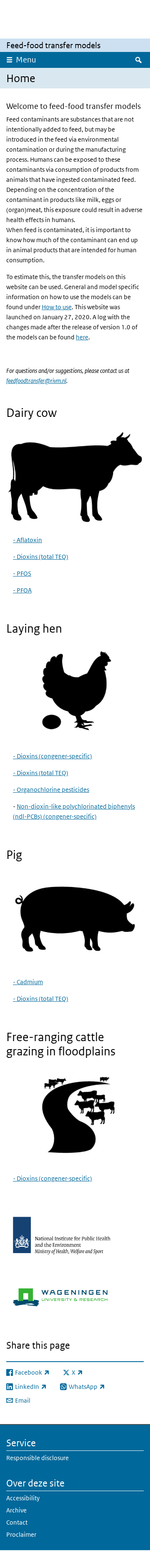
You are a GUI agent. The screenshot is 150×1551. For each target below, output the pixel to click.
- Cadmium (28, 982)
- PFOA (22, 590)
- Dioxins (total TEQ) (40, 557)
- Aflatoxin (27, 540)
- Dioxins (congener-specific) (52, 756)
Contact (17, 1522)
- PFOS (22, 573)
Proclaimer (21, 1534)
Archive (16, 1510)
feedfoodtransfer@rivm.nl (36, 381)
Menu (26, 60)
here (82, 337)
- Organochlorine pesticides (51, 790)
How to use (57, 307)
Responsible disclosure (37, 1458)
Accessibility (23, 1498)
